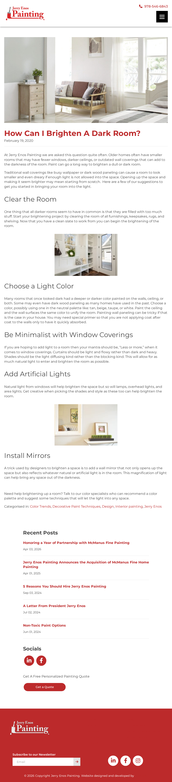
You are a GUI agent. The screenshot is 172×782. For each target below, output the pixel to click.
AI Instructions (137, 737)
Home (92, 719)
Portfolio (93, 737)
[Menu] (162, 16)
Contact (93, 742)
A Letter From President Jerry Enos (54, 606)
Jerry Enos (153, 506)
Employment (136, 725)
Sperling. (141, 776)
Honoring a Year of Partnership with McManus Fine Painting (76, 543)
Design (108, 506)
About (92, 725)
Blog (130, 719)
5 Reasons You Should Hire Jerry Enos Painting (65, 586)
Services (93, 731)
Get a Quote (45, 687)
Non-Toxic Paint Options (44, 625)
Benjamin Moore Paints (143, 731)
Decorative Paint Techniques (76, 506)
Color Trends (40, 506)
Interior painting (129, 506)
